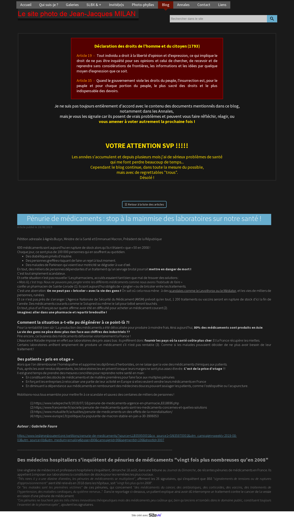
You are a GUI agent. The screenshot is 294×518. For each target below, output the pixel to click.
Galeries (72, 4)
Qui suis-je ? (48, 4)
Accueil (25, 4)
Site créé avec (140, 515)
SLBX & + (94, 4)
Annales (183, 4)
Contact (203, 4)
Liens (222, 4)
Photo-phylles (143, 4)
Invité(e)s (116, 4)
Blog (165, 4)
